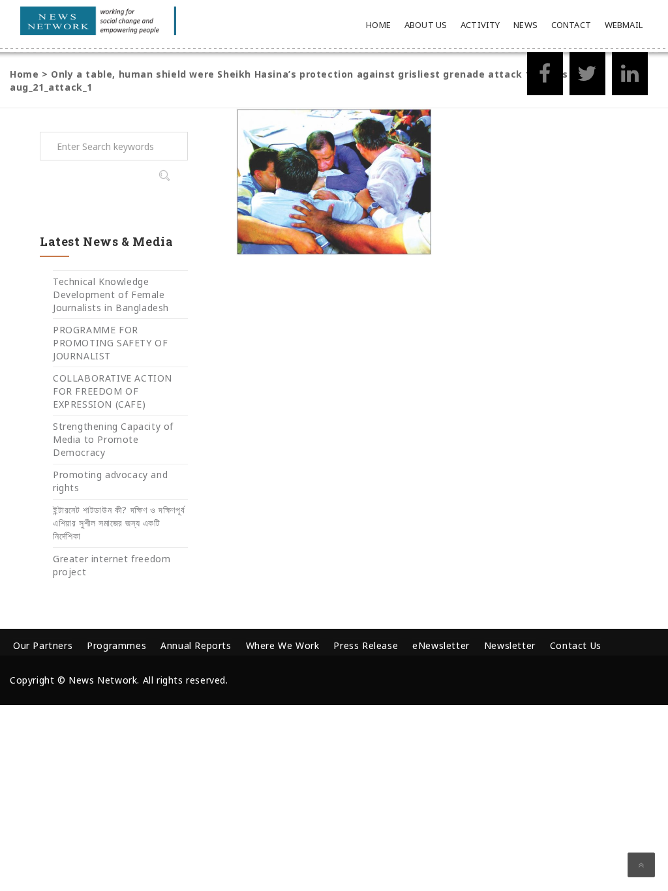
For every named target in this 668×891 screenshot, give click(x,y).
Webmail (624, 25)
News (525, 25)
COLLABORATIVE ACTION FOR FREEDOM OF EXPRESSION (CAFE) (112, 391)
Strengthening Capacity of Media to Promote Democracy (113, 439)
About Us (426, 25)
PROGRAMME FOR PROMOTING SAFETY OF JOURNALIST (110, 343)
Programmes (116, 645)
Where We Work (283, 645)
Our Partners (42, 645)
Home (378, 25)
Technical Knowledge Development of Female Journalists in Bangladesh (111, 294)
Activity (480, 25)
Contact (571, 25)
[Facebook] (545, 77)
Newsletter (510, 645)
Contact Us (575, 645)
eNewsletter (441, 645)
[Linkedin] (630, 77)
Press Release (365, 645)
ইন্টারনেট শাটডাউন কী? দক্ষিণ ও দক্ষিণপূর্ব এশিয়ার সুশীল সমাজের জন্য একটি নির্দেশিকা (119, 523)
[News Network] (98, 21)
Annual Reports (195, 645)
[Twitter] (587, 77)
